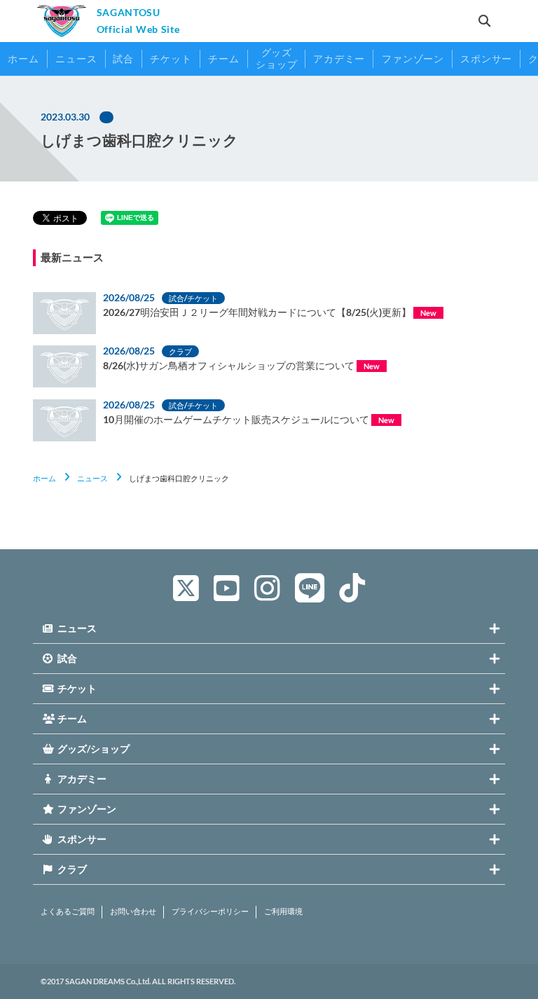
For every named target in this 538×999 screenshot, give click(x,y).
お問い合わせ (133, 911)
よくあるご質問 (68, 911)
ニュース (92, 478)
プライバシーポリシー (210, 911)
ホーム (44, 478)
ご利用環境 (283, 911)
